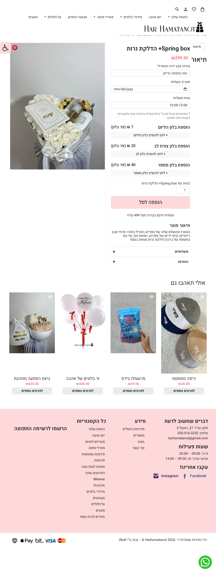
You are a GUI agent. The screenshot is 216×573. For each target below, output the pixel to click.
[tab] (196, 46)
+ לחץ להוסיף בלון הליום (151, 135)
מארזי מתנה (96, 447)
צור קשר (138, 447)
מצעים (33, 17)
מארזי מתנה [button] (104, 17)
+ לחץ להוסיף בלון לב (150, 154)
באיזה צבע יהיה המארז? (173, 66)
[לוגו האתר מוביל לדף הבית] (173, 27)
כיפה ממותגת (184, 378)
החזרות (183, 261)
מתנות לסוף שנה (93, 466)
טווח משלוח (181, 98)
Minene (99, 479)
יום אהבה (155, 17)
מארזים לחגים (95, 441)
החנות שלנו (97, 429)
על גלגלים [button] (54, 17)
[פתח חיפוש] (177, 9)
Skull (122, 539)
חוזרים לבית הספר (92, 516)
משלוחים (181, 251)
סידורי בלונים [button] (132, 17)
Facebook (198, 476)
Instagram (169, 476)
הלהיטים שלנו (95, 473)
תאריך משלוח (180, 82)
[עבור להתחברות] (185, 9)
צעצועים (99, 498)
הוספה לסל (150, 202)
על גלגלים (98, 504)
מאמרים (138, 435)
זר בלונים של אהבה (83, 378)
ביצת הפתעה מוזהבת (32, 378)
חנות (141, 441)
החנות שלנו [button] (179, 17)
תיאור (197, 46)
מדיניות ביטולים (133, 429)
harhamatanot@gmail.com (188, 438)
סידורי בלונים (95, 491)
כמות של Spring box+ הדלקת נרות (166, 183)
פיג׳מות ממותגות (93, 454)
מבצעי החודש (77, 17)
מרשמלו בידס (133, 378)
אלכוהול (99, 485)
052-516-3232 (188, 433)
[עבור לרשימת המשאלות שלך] (194, 9)
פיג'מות (99, 460)
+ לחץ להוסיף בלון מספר (150, 173)
